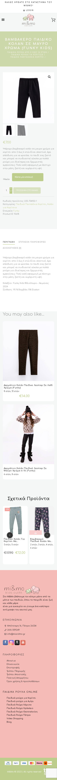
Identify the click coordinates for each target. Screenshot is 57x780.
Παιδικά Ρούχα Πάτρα (19, 715)
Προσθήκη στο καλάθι (27, 190)
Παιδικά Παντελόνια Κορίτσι (27, 57)
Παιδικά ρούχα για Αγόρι (20, 701)
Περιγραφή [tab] (9, 242)
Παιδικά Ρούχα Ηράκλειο (20, 708)
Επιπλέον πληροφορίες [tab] (32, 242)
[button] (49, 77)
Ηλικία (6, 179)
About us (11, 661)
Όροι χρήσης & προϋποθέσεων (23, 681)
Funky (16, 211)
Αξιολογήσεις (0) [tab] (12, 248)
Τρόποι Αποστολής (16, 675)
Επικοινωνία (13, 664)
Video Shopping (15, 718)
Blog (9, 722)
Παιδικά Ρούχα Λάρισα (19, 705)
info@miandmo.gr (16, 634)
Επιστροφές (13, 668)
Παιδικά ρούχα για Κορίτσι (21, 698)
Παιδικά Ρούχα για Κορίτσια (27, 55)
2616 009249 (13, 630)
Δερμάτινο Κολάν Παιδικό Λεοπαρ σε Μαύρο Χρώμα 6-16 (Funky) (25, 469)
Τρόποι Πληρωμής (16, 671)
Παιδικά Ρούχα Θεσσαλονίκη (22, 712)
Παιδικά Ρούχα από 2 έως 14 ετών (27, 52)
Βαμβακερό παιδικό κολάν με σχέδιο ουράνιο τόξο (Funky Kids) (40, 542)
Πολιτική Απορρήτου (17, 678)
